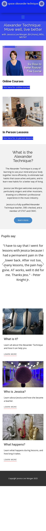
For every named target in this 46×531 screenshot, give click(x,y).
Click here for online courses (16, 87)
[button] (4, 264)
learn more (23, 220)
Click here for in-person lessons (18, 138)
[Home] (23, 3)
